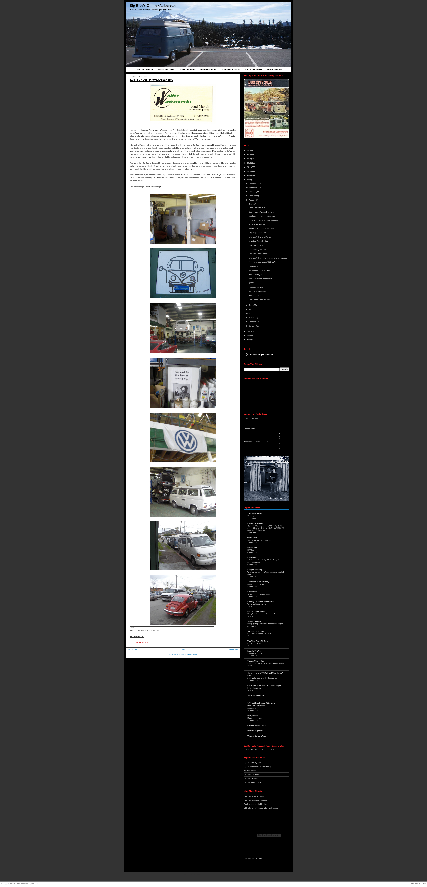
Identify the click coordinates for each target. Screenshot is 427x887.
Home (183, 650)
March (252, 318)
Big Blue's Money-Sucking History (257, 767)
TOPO (423, 884)
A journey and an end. (256, 653)
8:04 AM (156, 630)
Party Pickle (252, 716)
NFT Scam (251, 550)
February (253, 322)
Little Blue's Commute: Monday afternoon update (268, 258)
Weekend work (255, 266)
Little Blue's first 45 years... (255, 796)
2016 (249, 150)
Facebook (248, 441)
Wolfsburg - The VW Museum (258, 594)
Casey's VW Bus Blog (256, 725)
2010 (249, 171)
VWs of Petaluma (255, 296)
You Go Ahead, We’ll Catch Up (259, 540)
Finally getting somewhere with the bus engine (265, 624)
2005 (249, 340)
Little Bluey (252, 557)
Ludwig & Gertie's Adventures (260, 602)
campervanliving (254, 570)
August (252, 200)
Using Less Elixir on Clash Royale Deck (262, 614)
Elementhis (252, 592)
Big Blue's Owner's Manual (254, 782)
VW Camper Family (253, 69)
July (251, 204)
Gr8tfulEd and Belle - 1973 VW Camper (264, 686)
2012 (249, 163)
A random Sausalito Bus (258, 241)
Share (132, 628)
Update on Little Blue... (258, 208)
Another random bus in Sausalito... (262, 216)
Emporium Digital (27, 884)
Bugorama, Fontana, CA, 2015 (259, 634)
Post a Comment (141, 642)
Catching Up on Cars (255, 516)
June (251, 305)
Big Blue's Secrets (251, 771)
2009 (249, 176)
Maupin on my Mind (254, 718)
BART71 (252, 283)
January (252, 326)
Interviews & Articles (231, 69)
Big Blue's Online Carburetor (153, 5)
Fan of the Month (188, 69)
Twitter (257, 441)
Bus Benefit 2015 (254, 643)
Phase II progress (254, 688)
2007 (249, 331)
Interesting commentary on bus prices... (265, 220)
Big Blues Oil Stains (252, 774)
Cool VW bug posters (257, 250)
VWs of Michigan (255, 275)
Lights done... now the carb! (260, 300)
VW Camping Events (167, 69)
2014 (249, 155)
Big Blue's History (251, 778)
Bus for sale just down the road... (262, 229)
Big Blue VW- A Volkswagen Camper (256, 750)
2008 (249, 180)
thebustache (252, 538)
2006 (249, 335)
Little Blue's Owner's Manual (260, 237)
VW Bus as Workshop (257, 291)
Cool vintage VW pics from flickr (261, 212)
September (253, 196)
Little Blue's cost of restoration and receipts (261, 808)
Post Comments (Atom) (188, 654)
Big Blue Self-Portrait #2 (258, 224)
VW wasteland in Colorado (259, 270)
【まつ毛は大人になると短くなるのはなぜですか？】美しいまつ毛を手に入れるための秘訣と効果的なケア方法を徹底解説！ (265, 528)
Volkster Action (254, 621)
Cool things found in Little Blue (256, 804)
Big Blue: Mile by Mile (252, 763)
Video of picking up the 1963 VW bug (263, 262)
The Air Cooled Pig (255, 661)
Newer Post (132, 650)
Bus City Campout (145, 69)
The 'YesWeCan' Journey (258, 582)
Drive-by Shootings (209, 69)
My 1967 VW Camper (256, 611)
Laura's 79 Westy (254, 651)
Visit (253, 858)
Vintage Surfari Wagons (257, 736)
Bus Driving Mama (255, 731)
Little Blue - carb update (258, 254)
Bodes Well (252, 548)
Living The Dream (255, 523)
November (253, 187)
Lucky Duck (251, 708)
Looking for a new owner (256, 584)
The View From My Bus (257, 641)
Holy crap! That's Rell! (257, 233)
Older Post (233, 650)
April (251, 313)
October (252, 192)
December (253, 183)
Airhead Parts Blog (255, 631)
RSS (268, 441)
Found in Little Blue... (257, 287)
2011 (249, 167)
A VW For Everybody (256, 695)
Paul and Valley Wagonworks (151, 80)
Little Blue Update (256, 245)
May (251, 309)
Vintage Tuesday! (274, 69)
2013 (249, 159)
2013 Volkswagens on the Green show (262, 678)
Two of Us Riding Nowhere (257, 604)
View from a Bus (254, 513)
